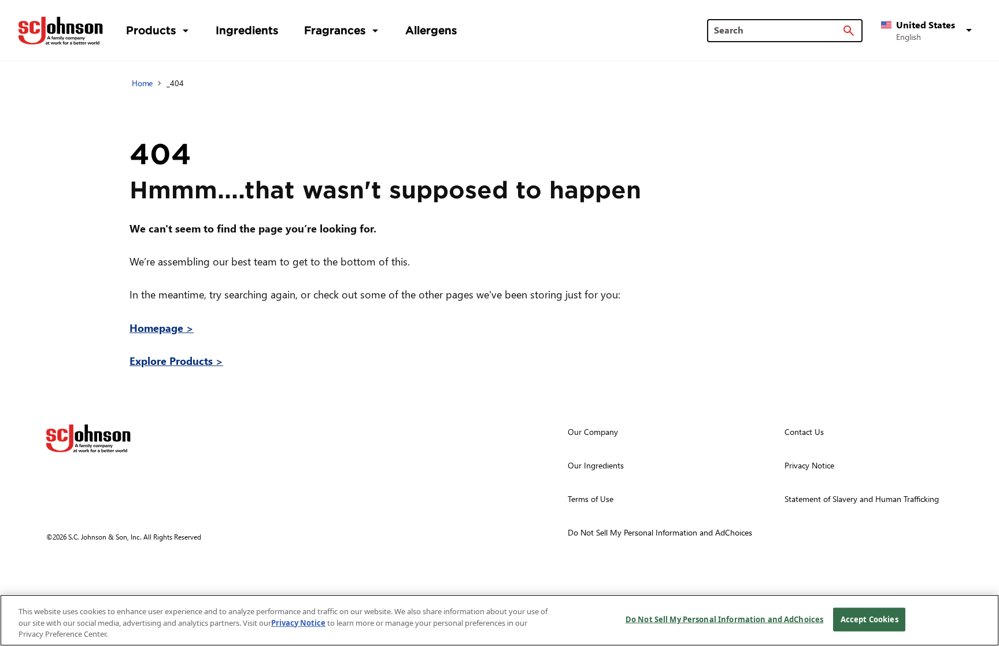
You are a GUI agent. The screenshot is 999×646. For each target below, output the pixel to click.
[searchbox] (778, 30)
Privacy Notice (298, 623)
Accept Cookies (869, 619)
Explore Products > (176, 360)
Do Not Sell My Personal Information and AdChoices (724, 619)
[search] (849, 31)
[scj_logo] (88, 438)
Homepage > (162, 327)
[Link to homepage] (60, 31)
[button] (928, 30)
